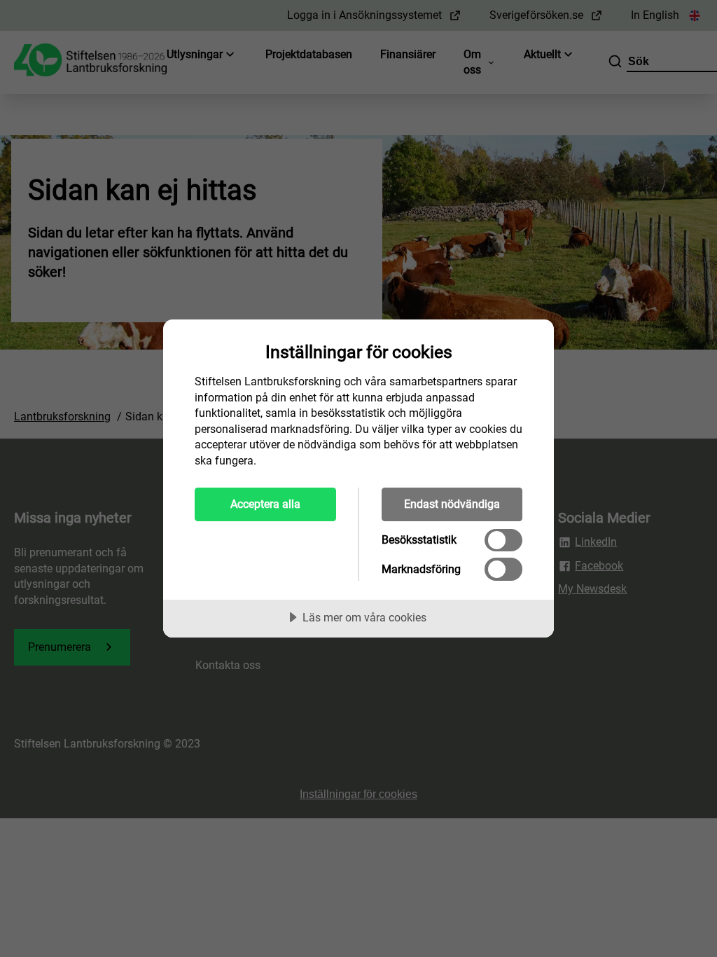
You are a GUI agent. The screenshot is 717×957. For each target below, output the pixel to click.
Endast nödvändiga (452, 504)
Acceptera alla (265, 504)
